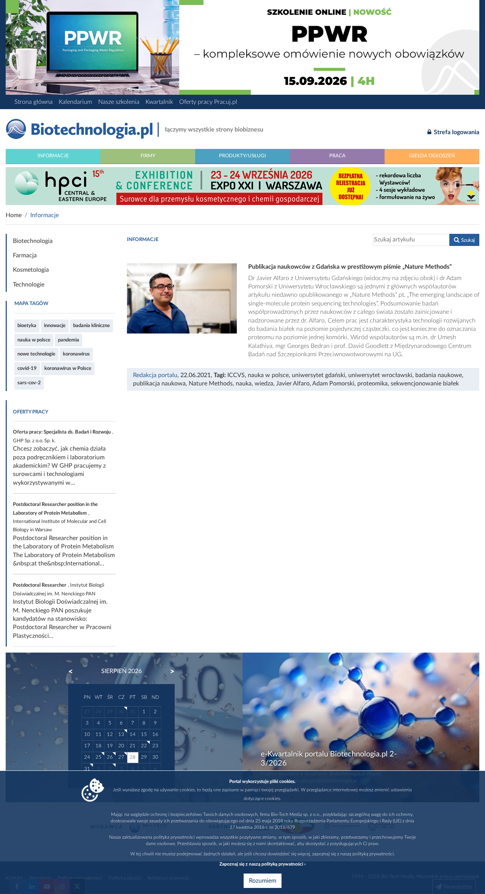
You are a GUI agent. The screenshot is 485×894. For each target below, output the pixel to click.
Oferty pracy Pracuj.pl (208, 102)
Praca (337, 155)
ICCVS (236, 375)
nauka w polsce (33, 340)
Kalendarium (75, 102)
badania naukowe (438, 375)
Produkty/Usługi (242, 155)
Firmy (148, 155)
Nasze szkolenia (118, 102)
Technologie (28, 285)
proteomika (372, 383)
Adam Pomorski (333, 383)
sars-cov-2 (29, 382)
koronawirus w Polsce (67, 368)
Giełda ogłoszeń (432, 155)
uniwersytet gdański (318, 375)
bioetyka (26, 325)
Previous (74, 671)
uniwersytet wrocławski (380, 375)
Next (169, 671)
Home (14, 215)
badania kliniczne (91, 325)
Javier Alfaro (293, 383)
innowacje (55, 325)
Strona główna (33, 102)
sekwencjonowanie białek (425, 383)
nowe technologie (36, 354)
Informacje (53, 155)
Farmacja (25, 255)
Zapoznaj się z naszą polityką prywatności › (262, 864)
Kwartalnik (159, 102)
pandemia (68, 340)
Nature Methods (211, 383)
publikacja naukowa (159, 383)
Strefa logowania (455, 132)
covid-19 (27, 368)
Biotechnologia (33, 241)
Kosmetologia (31, 270)
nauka (244, 383)
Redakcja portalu (155, 375)
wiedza (264, 383)
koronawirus (76, 354)
